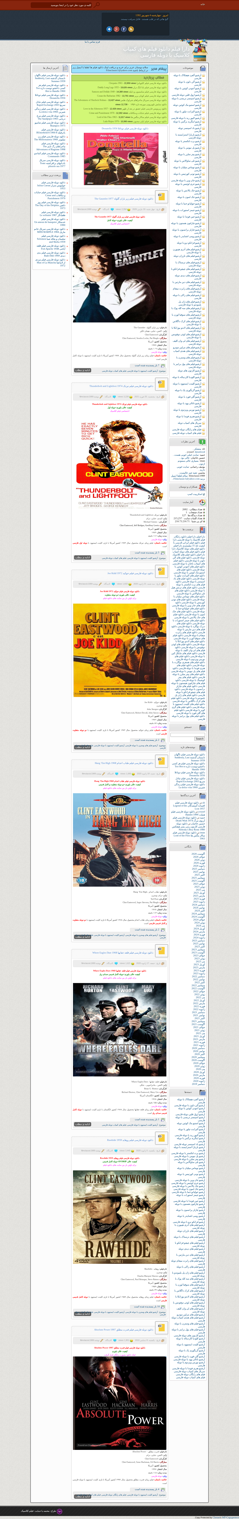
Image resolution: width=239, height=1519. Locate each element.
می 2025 (200, 889)
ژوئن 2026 (199, 859)
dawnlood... (195, 451)
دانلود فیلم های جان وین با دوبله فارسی (188, 604)
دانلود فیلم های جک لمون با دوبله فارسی (188, 613)
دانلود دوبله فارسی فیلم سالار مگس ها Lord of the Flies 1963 (189, 835)
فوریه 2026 (199, 862)
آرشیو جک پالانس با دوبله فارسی (188, 1186)
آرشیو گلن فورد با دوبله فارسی (189, 1356)
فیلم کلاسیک (27, 1510)
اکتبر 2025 (200, 874)
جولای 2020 (199, 1063)
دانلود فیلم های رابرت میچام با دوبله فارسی (190, 634)
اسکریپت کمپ (194, 494)
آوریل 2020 (199, 1072)
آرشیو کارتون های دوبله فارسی (189, 1335)
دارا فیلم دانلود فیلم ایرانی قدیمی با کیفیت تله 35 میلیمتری (189, 542)
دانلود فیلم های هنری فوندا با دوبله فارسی (191, 667)
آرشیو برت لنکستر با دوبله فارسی (188, 1153)
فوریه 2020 (199, 1078)
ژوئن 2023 (199, 958)
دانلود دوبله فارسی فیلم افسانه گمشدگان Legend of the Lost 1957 (189, 805)
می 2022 (200, 997)
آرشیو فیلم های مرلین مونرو (187, 347)
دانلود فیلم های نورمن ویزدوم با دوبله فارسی (190, 658)
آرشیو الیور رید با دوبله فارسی (186, 118)
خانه (203, 4)
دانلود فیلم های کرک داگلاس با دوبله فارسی (188, 699)
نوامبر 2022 (199, 979)
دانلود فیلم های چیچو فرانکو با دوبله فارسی (189, 692)
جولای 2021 (199, 1027)
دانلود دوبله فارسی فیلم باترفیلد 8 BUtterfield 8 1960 (50, 131)
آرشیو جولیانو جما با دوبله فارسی (188, 1192)
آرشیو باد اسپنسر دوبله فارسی (189, 1144)
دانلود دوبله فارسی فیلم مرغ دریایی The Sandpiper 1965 (51, 117)
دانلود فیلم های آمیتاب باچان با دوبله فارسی (189, 562)
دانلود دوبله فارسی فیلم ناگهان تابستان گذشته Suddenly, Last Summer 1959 (189, 757)
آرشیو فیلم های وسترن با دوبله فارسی (188, 359)
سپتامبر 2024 (198, 913)
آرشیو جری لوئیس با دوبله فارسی (188, 1183)
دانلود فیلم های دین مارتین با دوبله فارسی (188, 629)
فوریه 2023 (199, 970)
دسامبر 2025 (198, 868)
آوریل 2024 (199, 928)
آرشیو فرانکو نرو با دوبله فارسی (189, 1221)
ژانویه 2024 (199, 937)
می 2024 (200, 925)
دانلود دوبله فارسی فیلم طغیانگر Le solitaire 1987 (52, 214)
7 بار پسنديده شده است (147, 365)
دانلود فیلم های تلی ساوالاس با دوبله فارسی (190, 592)
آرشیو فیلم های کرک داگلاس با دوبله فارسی (187, 323)
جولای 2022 (199, 991)
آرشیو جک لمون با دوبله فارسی (189, 1189)
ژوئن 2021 (199, 1030)
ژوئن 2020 (199, 1066)
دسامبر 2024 (198, 904)
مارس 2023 (199, 967)
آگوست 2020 (198, 1060)
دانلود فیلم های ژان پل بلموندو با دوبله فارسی (190, 696)
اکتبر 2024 (200, 910)
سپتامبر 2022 (198, 985)
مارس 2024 (199, 931)
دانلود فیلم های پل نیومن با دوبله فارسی (188, 670)
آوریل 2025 (199, 892)
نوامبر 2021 (199, 1015)
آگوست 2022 (198, 988)
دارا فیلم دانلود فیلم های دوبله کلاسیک (189, 547)
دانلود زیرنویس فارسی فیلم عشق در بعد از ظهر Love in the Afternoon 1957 (125, 108)
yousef (201, 811)
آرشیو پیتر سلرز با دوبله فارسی (189, 1159)
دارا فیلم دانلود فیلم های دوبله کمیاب (188, 550)
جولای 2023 (199, 955)
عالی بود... (184, 457)
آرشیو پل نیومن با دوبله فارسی (189, 1156)
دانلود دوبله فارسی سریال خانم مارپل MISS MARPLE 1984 (49, 230)
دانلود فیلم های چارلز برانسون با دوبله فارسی (190, 687)
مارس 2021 (199, 1039)
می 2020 (200, 1069)
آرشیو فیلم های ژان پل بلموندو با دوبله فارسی (190, 303)
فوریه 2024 (199, 934)
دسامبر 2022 (198, 976)
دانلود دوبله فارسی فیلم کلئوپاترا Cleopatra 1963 (138, 83)
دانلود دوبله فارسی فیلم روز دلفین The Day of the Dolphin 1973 (50, 205)
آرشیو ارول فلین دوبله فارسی (186, 94)
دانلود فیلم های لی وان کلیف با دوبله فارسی (190, 650)
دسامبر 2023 (198, 940)
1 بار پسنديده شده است (147, 1119)
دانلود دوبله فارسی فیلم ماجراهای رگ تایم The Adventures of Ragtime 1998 (50, 146)
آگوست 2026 (198, 853)
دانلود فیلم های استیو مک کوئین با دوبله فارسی (189, 571)
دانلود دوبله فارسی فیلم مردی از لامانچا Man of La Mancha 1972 (50, 262)
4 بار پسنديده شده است (147, 1489)
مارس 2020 (199, 1075)
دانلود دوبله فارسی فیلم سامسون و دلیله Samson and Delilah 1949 (129, 91)
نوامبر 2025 (199, 871)
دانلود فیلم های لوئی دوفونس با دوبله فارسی (188, 646)
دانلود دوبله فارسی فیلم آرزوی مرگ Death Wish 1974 (189, 819)
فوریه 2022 (199, 1006)
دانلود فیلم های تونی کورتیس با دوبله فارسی (188, 601)
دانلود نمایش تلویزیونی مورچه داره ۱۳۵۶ (149, 104)
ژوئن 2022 (199, 994)
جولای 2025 (199, 883)
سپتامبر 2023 (198, 949)
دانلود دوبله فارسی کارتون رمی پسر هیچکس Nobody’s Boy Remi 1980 (188, 826)
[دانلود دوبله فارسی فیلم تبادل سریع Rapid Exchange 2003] (125, 159)
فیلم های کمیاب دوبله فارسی (186, 433)
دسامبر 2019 (198, 1084)
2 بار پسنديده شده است (147, 739)
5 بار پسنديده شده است (147, 552)
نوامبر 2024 (199, 907)
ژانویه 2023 (199, 973)
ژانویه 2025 (199, 901)
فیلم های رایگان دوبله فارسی (186, 429)
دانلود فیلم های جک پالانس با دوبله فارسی (189, 616)
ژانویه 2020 (199, 1081)
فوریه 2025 (199, 898)
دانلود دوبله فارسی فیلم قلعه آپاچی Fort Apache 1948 (51, 247)
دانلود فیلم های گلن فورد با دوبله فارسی (189, 711)
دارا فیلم (200, 536)
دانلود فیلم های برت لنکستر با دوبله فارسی (190, 584)
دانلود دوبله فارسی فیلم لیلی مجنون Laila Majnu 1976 (135, 121)
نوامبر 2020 (199, 1051)
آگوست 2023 (198, 952)
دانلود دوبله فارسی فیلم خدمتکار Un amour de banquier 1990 (49, 222)
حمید (202, 817)
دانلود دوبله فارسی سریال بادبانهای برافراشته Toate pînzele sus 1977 (52, 163)
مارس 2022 (199, 1003)
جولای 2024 (199, 919)
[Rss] (131, 29)
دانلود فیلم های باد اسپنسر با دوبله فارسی (189, 580)
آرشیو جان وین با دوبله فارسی (186, 180)
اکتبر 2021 (200, 1018)
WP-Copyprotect (230, 1517)
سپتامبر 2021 (198, 1021)
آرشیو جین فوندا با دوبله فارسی (189, 1201)
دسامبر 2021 (198, 1012)
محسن (46, 1510)
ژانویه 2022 (199, 1009)
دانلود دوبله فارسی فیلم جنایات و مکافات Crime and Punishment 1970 (49, 195)
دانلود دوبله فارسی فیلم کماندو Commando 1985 (49, 155)
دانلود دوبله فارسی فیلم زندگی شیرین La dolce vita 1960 (189, 786)
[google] (117, 29)
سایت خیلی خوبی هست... (186, 454)
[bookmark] (109, 29)
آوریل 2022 (199, 1000)
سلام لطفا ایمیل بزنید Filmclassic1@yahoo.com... (188, 477)
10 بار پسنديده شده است (147, 1306)
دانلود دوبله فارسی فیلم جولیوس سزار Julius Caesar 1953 (51, 185)
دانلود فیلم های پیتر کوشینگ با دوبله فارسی (191, 679)
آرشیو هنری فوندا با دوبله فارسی (188, 1368)
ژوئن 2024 (199, 922)
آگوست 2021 (198, 1024)
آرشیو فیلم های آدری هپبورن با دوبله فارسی (187, 251)
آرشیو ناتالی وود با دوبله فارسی (189, 1359)
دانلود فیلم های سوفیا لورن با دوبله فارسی (189, 637)
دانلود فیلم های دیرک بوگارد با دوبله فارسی (191, 625)
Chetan (216, 1517)
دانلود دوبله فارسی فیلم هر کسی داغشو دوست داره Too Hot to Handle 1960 (188, 766)
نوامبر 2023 (199, 943)
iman (202, 832)
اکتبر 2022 (200, 982)
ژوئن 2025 (199, 886)
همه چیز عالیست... (187, 472)
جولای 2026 (199, 856)
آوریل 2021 (199, 1036)
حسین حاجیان (198, 823)
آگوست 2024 (198, 916)
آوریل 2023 (199, 964)
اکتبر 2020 (200, 1054)
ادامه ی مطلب (82, 370)
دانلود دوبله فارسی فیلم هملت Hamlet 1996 (188, 813)
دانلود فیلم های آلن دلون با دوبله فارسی (189, 559)
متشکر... (197, 448)
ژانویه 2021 (199, 1045)
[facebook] (124, 29)
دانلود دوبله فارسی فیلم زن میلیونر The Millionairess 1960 (49, 138)
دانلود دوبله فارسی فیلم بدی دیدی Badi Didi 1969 (51, 254)
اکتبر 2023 (200, 946)
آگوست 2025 (198, 880)
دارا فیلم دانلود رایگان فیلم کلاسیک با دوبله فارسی (189, 538)
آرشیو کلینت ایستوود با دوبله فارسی (142, 371)
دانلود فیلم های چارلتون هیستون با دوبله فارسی (188, 683)
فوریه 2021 (199, 1042)
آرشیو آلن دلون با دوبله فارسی (189, 1105)
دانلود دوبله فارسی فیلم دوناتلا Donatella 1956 (190, 774)
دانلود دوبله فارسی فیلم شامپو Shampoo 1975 (50, 124)
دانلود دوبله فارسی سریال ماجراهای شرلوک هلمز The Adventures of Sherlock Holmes (120, 100)
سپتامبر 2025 (198, 877)
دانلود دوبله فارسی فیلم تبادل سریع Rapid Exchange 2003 (190, 780)
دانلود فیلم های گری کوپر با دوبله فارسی (188, 708)
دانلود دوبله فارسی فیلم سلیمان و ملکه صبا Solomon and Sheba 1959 (51, 238)
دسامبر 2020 (198, 1048)
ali (203, 802)
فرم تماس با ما (92, 41)
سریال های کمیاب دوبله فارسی (189, 1371)
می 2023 (200, 961)
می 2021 (200, 1033)
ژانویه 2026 (199, 865)
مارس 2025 (199, 895)
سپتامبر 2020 (198, 1057)
